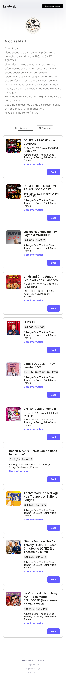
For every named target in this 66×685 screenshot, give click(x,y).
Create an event (52, 6)
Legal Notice (33, 664)
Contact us (33, 672)
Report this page (33, 668)
